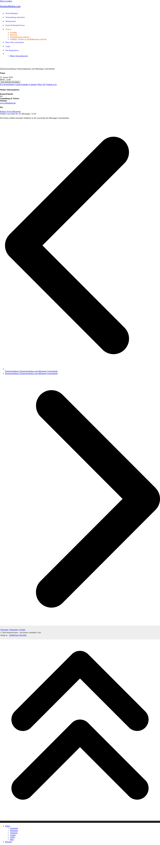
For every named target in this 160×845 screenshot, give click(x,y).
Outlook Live (51, 84)
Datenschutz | (14, 630)
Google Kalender (21, 84)
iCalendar (33, 84)
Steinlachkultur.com (10, 6)
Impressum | (4, 630)
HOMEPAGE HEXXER (17, 635)
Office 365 (41, 84)
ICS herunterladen (7, 84)
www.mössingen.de (8, 103)
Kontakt (22, 630)
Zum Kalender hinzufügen (10, 82)
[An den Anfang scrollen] (80, 822)
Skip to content (6, 1)
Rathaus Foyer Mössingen (10, 111)
